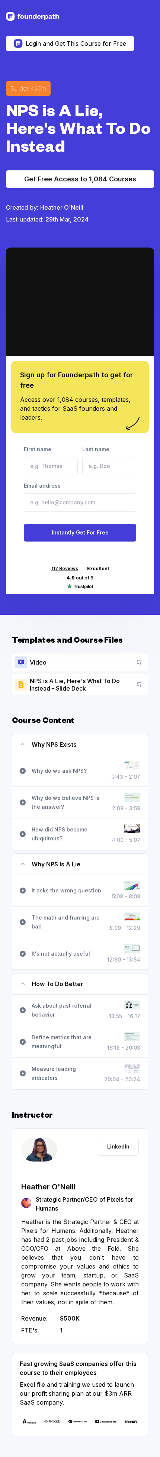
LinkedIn (118, 1146)
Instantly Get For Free (80, 532)
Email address (42, 485)
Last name (95, 449)
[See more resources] (32, 16)
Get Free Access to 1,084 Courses (80, 179)
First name (37, 449)
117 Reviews (64, 568)
